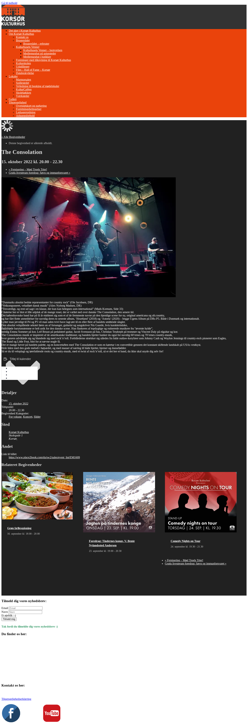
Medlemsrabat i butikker (37, 56)
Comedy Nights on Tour (185, 541)
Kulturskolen (23, 63)
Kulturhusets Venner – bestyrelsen (42, 50)
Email (4, 608)
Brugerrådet (23, 40)
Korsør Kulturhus (19, 432)
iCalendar (14, 371)
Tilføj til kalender (20, 359)
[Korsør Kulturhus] (13, 24)
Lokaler (13, 76)
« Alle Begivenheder (13, 137)
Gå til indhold (9, 3)
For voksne (15, 416)
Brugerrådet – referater (36, 43)
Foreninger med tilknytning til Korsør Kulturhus (43, 60)
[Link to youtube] (52, 721)
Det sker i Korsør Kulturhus (25, 30)
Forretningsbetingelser (28, 109)
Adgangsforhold (25, 115)
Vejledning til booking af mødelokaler (37, 86)
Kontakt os (22, 37)
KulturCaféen (24, 89)
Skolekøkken (23, 92)
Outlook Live (16, 378)
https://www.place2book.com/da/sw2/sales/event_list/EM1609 (44, 457)
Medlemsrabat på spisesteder (39, 53)
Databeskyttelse (25, 73)
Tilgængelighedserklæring (16, 698)
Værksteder (22, 95)
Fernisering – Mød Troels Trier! (28, 169)
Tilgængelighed (18, 102)
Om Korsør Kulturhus (21, 33)
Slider (37, 416)
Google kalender (18, 368)
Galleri (13, 99)
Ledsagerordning (25, 112)
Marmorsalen (23, 79)
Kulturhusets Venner (27, 46)
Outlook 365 (16, 374)
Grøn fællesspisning (19, 528)
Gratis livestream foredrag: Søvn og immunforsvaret (39, 172)
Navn (4, 611)
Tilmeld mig (9, 619)
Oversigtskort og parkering (31, 105)
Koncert (27, 416)
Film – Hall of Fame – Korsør (33, 69)
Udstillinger (22, 66)
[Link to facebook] (11, 721)
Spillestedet (22, 82)
